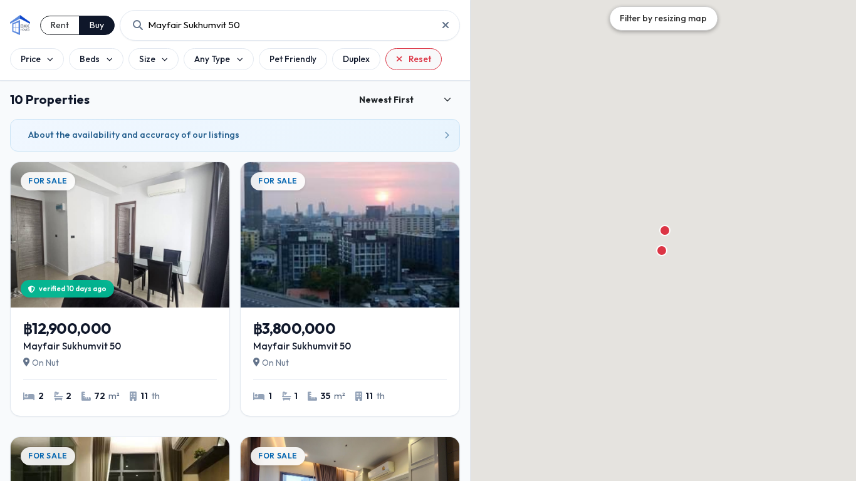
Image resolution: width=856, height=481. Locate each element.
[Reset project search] (441, 25)
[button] (661, 250)
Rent (60, 25)
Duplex (356, 59)
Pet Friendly (292, 59)
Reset (420, 59)
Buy (97, 25)
